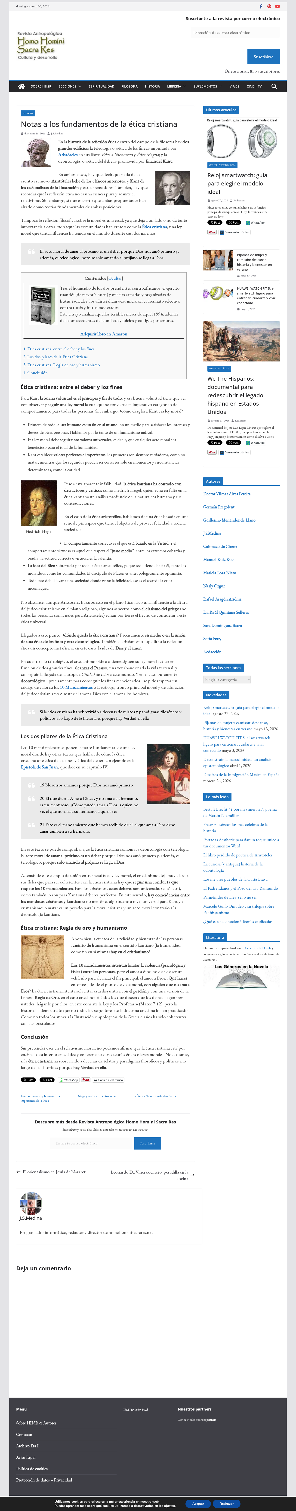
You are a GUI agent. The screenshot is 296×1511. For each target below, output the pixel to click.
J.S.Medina (57, 133)
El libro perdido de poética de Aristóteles (237, 855)
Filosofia (130, 86)
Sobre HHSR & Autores (36, 1423)
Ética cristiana (154, 227)
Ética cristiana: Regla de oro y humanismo (61, 365)
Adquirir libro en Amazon (103, 334)
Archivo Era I (27, 1445)
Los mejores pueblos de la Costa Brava (235, 879)
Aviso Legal (26, 1457)
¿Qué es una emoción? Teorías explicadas (237, 921)
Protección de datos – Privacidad (44, 1480)
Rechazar (227, 1504)
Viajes (234, 86)
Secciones (67, 86)
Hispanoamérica (219, 368)
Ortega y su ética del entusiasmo (96, 1096)
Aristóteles (68, 155)
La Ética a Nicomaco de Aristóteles (154, 1096)
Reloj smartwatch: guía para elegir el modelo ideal (237, 183)
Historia (152, 86)
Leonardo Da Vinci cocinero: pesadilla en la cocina (149, 1175)
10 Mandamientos (76, 687)
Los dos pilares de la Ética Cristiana (55, 357)
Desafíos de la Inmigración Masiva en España (241, 774)
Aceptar (198, 1504)
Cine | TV (254, 86)
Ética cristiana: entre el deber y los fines (58, 349)
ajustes (169, 1506)
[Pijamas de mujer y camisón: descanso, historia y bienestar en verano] (218, 265)
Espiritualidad (101, 86)
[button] (78, 86)
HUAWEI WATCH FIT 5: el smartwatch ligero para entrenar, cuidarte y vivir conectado (256, 295)
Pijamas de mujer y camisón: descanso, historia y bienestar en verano (254, 262)
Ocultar (115, 278)
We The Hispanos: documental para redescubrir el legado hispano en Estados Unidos (235, 395)
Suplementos (205, 86)
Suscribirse (263, 57)
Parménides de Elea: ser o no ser (230, 897)
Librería (174, 86)
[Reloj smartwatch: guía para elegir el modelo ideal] (241, 138)
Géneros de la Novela (258, 948)
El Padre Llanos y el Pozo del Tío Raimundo (240, 888)
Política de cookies (32, 1468)
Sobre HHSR (41, 86)
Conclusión (35, 373)
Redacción (239, 200)
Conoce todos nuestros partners (197, 1419)
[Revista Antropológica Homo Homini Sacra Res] (21, 86)
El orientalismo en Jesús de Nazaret (54, 1172)
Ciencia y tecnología (222, 165)
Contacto (24, 1434)
